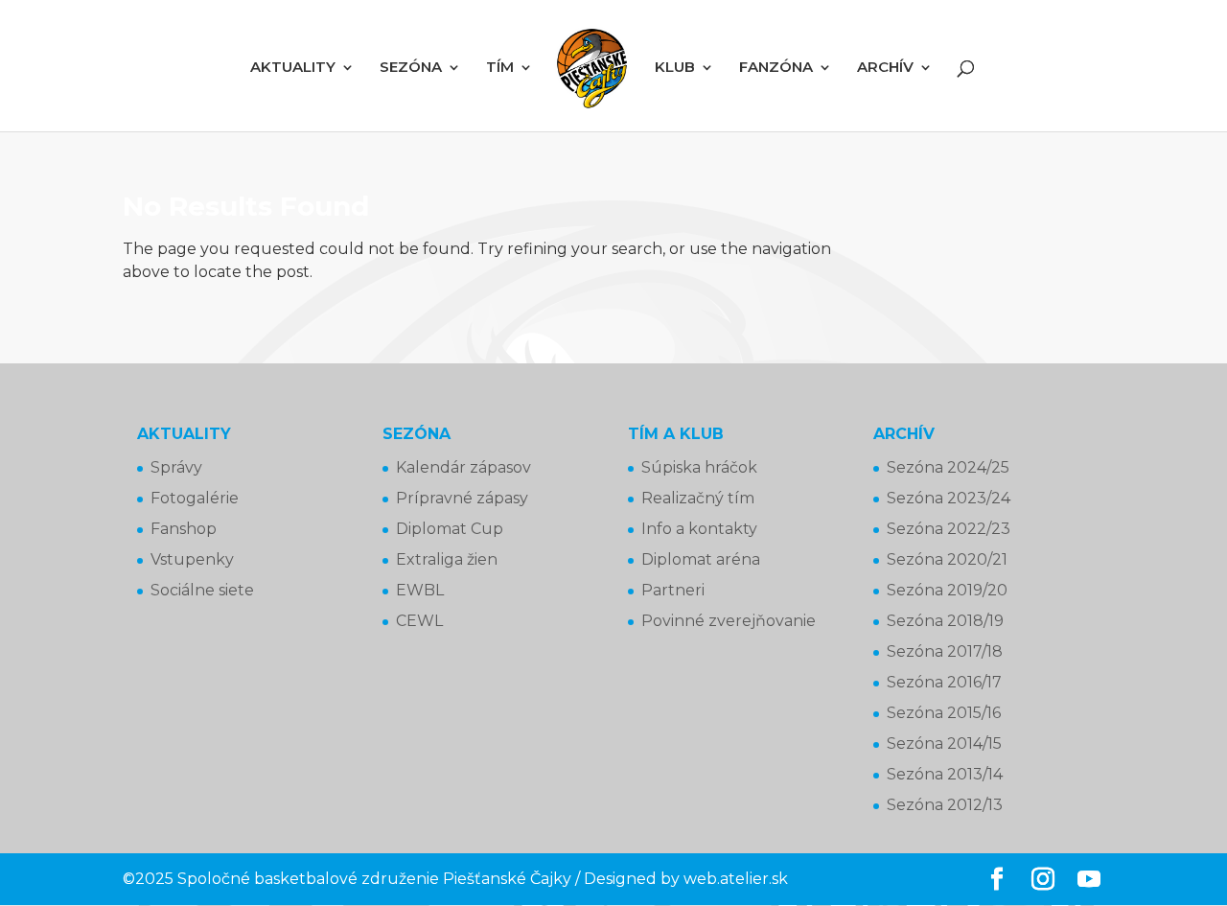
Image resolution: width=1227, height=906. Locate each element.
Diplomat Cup (449, 529)
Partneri (673, 590)
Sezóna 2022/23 (948, 529)
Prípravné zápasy (462, 498)
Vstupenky (192, 559)
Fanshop (183, 529)
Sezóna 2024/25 (948, 467)
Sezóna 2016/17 (944, 682)
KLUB (675, 68)
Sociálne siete (202, 590)
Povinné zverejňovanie (728, 621)
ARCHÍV (885, 68)
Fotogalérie (194, 498)
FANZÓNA (776, 68)
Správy (176, 467)
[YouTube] (1088, 880)
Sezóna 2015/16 (944, 713)
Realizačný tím (697, 498)
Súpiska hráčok (699, 467)
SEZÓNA (411, 68)
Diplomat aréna (700, 559)
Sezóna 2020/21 (947, 559)
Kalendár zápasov (463, 467)
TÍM (500, 68)
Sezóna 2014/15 (944, 743)
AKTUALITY (293, 68)
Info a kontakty (699, 529)
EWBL (420, 590)
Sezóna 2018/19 (945, 621)
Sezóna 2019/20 (947, 590)
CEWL (419, 621)
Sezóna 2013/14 (945, 774)
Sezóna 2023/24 (948, 498)
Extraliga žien (447, 559)
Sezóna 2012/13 (945, 805)
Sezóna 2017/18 (945, 651)
